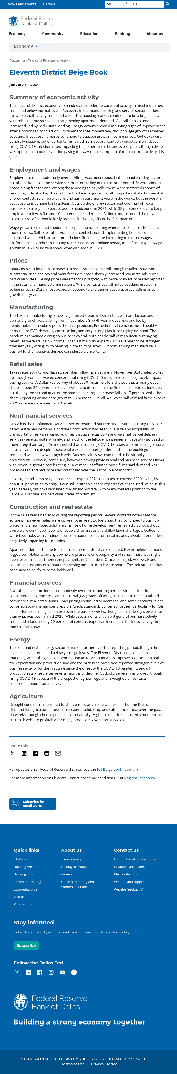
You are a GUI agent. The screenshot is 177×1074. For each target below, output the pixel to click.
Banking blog (23, 874)
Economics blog (25, 889)
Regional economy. (140, 777)
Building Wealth (25, 866)
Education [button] (89, 34)
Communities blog (27, 882)
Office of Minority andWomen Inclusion (77, 884)
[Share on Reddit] (47, 753)
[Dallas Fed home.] (83, 1010)
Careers (49, 4)
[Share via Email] (58, 753)
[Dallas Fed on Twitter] (17, 973)
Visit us (19, 896)
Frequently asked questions (134, 859)
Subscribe (26, 945)
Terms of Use (73, 1064)
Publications (23, 904)
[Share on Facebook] (35, 753)
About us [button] (155, 34)
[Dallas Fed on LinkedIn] (28, 973)
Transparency (71, 859)
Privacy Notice (104, 1064)
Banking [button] (122, 34)
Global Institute (25, 859)
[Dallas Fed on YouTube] (62, 973)
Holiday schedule (74, 866)
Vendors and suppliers (130, 882)
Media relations (125, 874)
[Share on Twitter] (12, 753)
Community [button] (53, 34)
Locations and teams (129, 866)
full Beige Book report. (116, 769)
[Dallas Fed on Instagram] (51, 973)
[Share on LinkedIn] (24, 753)
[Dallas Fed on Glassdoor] (74, 973)
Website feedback (127, 889)
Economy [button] (17, 34)
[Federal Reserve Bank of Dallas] (33, 21)
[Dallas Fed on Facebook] (40, 973)
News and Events (22, 4)
